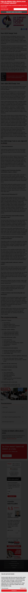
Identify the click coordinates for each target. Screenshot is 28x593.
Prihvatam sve (14, 590)
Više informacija (5, 588)
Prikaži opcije (23, 588)
